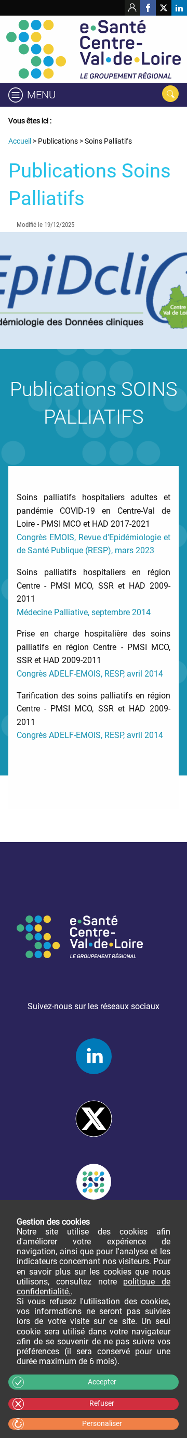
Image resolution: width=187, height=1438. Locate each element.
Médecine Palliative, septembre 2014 (84, 612)
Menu (41, 94)
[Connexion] (132, 8)
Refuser (101, 1403)
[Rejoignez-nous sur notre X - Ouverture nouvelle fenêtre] (163, 8)
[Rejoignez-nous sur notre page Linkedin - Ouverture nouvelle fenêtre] (179, 8)
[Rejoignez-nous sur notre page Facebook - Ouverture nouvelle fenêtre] (148, 8)
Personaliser (102, 1423)
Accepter (102, 1382)
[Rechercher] (170, 93)
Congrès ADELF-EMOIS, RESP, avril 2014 (90, 674)
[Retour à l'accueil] (93, 49)
